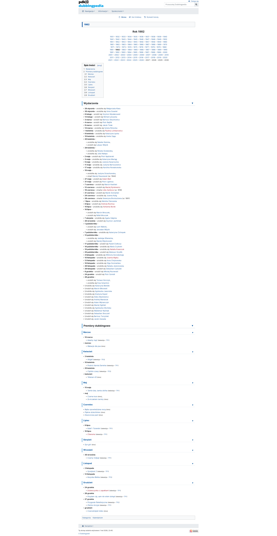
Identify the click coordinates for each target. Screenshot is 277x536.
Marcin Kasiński (110, 184)
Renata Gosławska (104, 151)
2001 (111, 55)
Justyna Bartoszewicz (112, 165)
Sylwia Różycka (110, 128)
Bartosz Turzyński (101, 316)
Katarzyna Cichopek (117, 232)
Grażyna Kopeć (101, 294)
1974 (129, 47)
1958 (153, 42)
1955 (135, 42)
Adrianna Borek (109, 207)
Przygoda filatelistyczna (97, 502)
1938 (153, 37)
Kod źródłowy (136, 17)
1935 (135, 37)
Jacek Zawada (100, 319)
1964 (130, 44)
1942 (118, 39)
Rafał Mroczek (102, 215)
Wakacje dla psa (94, 346)
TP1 (107, 340)
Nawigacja (89, 11)
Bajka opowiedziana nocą (95, 409)
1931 (112, 37)
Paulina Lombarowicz (114, 131)
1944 (129, 39)
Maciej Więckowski (104, 241)
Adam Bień (106, 179)
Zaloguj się (195, 1)
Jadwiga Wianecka (105, 238)
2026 (141, 60)
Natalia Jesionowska (115, 266)
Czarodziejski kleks (95, 511)
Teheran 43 (92, 377)
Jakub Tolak (108, 125)
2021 (110, 60)
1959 (159, 42)
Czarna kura (92, 396)
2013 (123, 57)
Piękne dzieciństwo (93, 412)
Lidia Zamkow (108, 190)
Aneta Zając (111, 136)
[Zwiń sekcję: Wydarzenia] (192, 103)
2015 (135, 57)
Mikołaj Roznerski (111, 271)
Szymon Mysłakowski (111, 114)
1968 (153, 44)
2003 (123, 55)
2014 (129, 57)
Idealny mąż (92, 340)
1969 (159, 44)
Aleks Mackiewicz (101, 297)
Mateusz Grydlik (115, 252)
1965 (136, 44)
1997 (147, 52)
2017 (147, 57)
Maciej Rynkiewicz (112, 187)
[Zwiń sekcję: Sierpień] (193, 440)
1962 (118, 44)
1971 (112, 47)
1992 (117, 52)
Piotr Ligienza (107, 182)
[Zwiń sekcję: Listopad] (193, 464)
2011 (112, 57)
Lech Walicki (101, 227)
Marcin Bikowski (100, 288)
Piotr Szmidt (110, 274)
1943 (124, 39)
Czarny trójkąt (93, 458)
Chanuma (91, 434)
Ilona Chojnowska (114, 260)
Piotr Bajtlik (107, 122)
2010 (167, 55)
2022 (116, 60)
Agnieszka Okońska (103, 308)
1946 (141, 39)
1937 (147, 37)
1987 (147, 50)
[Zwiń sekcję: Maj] (193, 383)
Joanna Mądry (112, 258)
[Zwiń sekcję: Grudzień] (193, 483)
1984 (130, 50)
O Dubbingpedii (84, 533)
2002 (116, 55)
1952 (118, 42)
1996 (141, 52)
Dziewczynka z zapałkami (98, 490)
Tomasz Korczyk (103, 280)
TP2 (102, 359)
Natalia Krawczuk (117, 249)
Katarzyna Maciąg (109, 159)
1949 (159, 39)
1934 (129, 37)
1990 (165, 50)
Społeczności (117, 11)
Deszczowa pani (91, 415)
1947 (147, 39)
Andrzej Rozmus (107, 204)
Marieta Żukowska (109, 201)
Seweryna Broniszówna (112, 198)
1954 (129, 42)
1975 (135, 47)
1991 (112, 52)
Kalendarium (98, 518)
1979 (159, 47)
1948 (153, 39)
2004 (129, 55)
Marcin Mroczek (103, 212)
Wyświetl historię (152, 17)
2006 (142, 55)
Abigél (90, 359)
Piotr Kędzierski (107, 156)
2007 (148, 55)
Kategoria (86, 518)
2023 (123, 60)
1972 (118, 47)
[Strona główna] (91, 4)
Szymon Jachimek (113, 221)
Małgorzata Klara (113, 108)
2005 (135, 55)
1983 (124, 50)
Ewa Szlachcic (103, 283)
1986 (142, 50)
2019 (159, 57)
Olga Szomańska (114, 263)
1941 (112, 39)
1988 (153, 50)
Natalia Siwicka (103, 142)
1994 (129, 52)
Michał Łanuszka (110, 117)
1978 (153, 47)
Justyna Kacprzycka (110, 162)
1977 (147, 47)
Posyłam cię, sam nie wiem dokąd (101, 496)
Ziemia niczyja (93, 505)
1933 (124, 37)
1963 (124, 44)
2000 (165, 52)
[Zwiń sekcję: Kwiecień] (193, 352)
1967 (147, 44)
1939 (159, 37)
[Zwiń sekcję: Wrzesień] (193, 450)
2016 (141, 57)
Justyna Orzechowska (106, 173)
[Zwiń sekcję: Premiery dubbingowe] (192, 326)
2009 (160, 55)
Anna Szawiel (111, 111)
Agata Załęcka (111, 218)
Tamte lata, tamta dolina (97, 390)
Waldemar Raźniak (101, 311)
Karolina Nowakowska (112, 167)
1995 (135, 52)
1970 (165, 44)
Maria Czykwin (116, 246)
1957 (147, 42)
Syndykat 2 (92, 471)
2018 (153, 57)
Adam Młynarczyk (101, 302)
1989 (159, 50)
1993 (123, 52)
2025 (135, 60)
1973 (124, 47)
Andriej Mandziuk (101, 299)
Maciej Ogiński (100, 305)
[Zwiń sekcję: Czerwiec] (193, 405)
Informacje (102, 11)
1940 (165, 37)
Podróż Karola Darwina (96, 365)
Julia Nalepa (102, 153)
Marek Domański (112, 193)
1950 (165, 39)
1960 (165, 42)
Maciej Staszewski (100, 176)
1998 (153, 52)
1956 (141, 42)
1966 (141, 44)
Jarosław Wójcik (103, 229)
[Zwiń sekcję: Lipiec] (193, 421)
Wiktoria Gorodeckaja (115, 255)
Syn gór (88, 444)
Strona (123, 17)
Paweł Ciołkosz (115, 244)
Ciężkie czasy (93, 371)
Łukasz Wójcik (102, 145)
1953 (124, 42)
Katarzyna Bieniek (102, 286)
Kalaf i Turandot (93, 428)
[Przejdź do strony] (196, 4)
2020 (165, 57)
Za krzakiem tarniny (95, 399)
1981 (112, 50)
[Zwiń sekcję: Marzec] (193, 332)
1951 (112, 42)
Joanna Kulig (112, 195)
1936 (141, 37)
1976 (141, 47)
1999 (159, 52)
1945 (135, 39)
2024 (129, 60)
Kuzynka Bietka (93, 477)
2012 (117, 57)
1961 (112, 44)
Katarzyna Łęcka (112, 133)
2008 (154, 55)
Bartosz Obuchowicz (111, 120)
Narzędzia (88, 526)
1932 (118, 37)
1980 (165, 47)
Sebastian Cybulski (114, 269)
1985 (136, 50)
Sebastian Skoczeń (102, 313)
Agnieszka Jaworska (103, 291)
